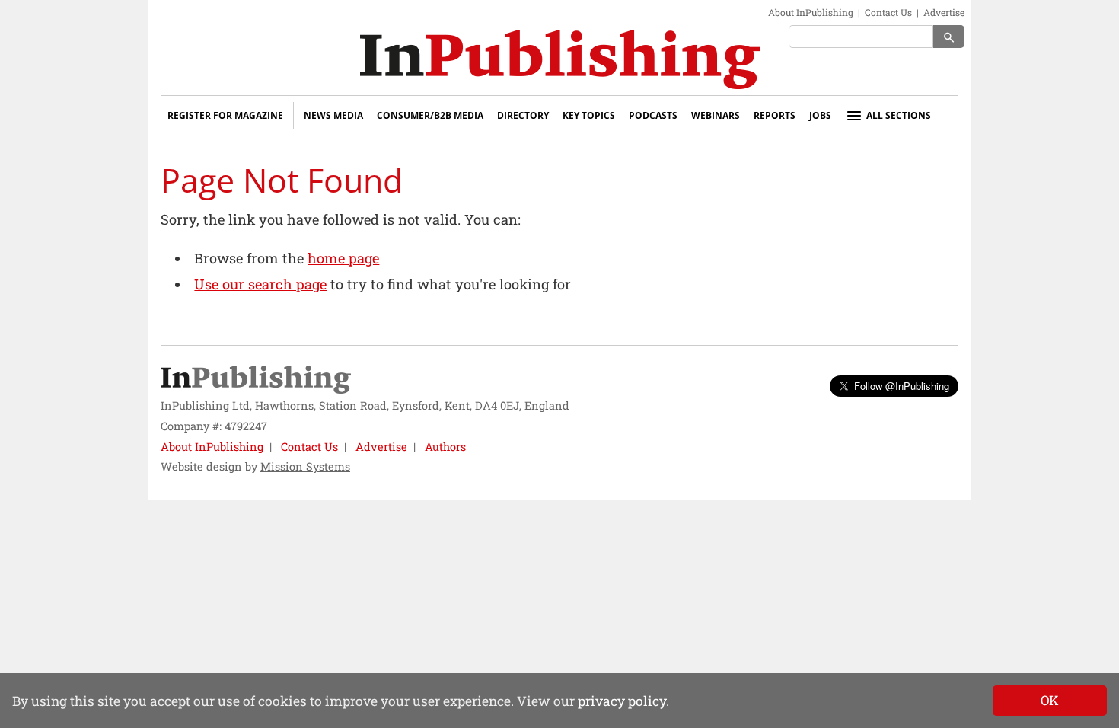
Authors (445, 446)
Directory (523, 115)
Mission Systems (305, 466)
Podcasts (653, 115)
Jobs (820, 115)
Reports (774, 115)
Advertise (943, 12)
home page (343, 258)
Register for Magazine (225, 115)
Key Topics (589, 115)
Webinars (715, 115)
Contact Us (888, 12)
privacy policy (622, 701)
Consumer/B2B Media (430, 115)
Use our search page (260, 284)
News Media (333, 115)
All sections (898, 115)
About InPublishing (810, 12)
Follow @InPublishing (901, 385)
